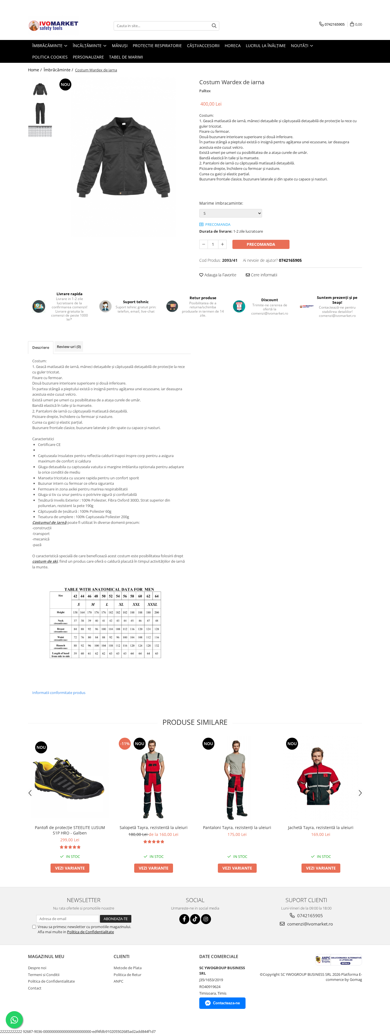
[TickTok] (195, 919)
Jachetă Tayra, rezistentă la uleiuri (320, 827)
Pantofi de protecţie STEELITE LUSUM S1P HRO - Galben (70, 830)
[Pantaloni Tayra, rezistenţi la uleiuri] (237, 779)
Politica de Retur (127, 974)
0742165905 (309, 915)
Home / (35, 70)
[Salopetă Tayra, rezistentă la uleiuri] (153, 779)
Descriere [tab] (40, 347)
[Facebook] (184, 919)
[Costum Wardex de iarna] (123, 157)
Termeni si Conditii (43, 974)
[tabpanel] (123, 157)
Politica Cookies (50, 57)
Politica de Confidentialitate (90, 931)
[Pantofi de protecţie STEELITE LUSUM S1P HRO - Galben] (70, 779)
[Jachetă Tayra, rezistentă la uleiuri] (321, 779)
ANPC (118, 981)
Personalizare (88, 57)
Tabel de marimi (126, 57)
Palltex (205, 90)
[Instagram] (206, 919)
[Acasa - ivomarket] (56, 26)
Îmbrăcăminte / (59, 70)
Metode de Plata (128, 967)
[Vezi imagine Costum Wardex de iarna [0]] (40, 89)
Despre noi (37, 967)
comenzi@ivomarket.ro (309, 924)
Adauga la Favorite (219, 274)
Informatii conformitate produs (58, 692)
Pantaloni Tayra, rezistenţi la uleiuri (237, 827)
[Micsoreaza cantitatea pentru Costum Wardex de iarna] (203, 244)
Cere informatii (263, 274)
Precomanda (261, 244)
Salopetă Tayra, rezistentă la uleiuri (154, 827)
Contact (34, 988)
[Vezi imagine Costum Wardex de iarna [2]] (40, 131)
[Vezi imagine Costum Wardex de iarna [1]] (40, 113)
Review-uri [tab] (69, 346)
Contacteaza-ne (226, 1003)
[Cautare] (214, 26)
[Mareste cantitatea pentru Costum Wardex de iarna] (222, 244)
